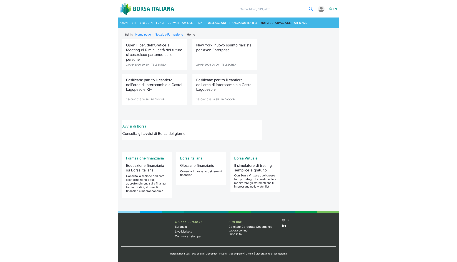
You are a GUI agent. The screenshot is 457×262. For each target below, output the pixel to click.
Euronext (181, 226)
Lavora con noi (238, 230)
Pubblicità (235, 234)
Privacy (223, 253)
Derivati (173, 22)
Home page (143, 34)
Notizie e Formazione (276, 22)
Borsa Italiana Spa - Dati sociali (187, 253)
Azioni (124, 22)
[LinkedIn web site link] (284, 226)
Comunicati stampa (188, 236)
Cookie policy (236, 253)
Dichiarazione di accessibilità (271, 253)
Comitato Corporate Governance (250, 226)
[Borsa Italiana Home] (147, 9)
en (335, 9)
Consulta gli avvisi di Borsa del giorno (153, 133)
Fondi (160, 22)
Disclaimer (211, 253)
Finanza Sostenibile (243, 22)
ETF (134, 22)
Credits (249, 253)
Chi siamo (301, 22)
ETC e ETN (146, 22)
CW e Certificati (193, 22)
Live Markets (183, 231)
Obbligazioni (217, 22)
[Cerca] (310, 9)
